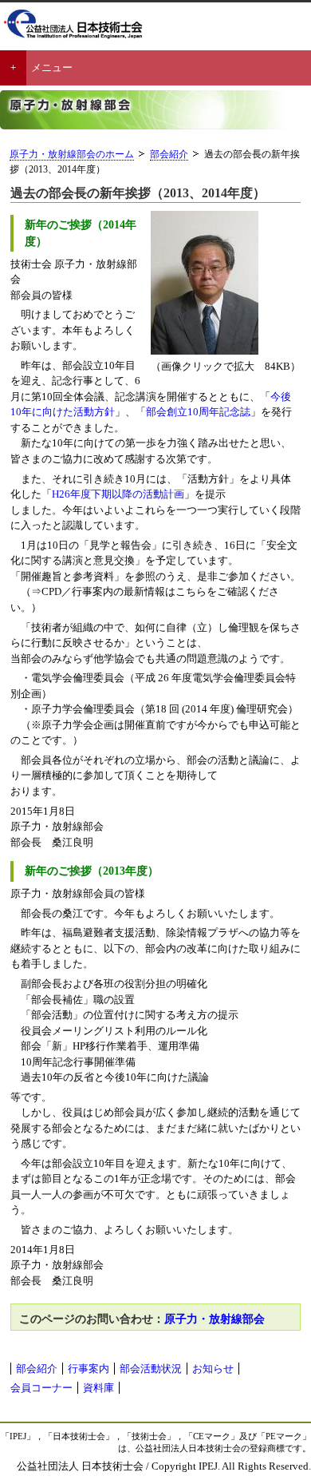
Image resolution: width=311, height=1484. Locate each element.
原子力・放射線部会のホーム (72, 154)
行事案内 (88, 1369)
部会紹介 (169, 154)
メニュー (52, 67)
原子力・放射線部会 (214, 1318)
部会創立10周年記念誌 (198, 412)
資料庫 (98, 1388)
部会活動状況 (151, 1369)
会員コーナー (41, 1388)
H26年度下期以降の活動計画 (118, 494)
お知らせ (213, 1369)
